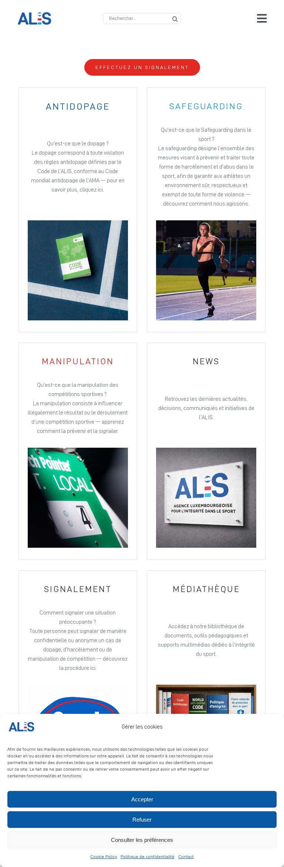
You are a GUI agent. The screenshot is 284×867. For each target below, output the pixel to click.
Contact (186, 856)
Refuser (142, 819)
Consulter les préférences (142, 840)
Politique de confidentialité (148, 856)
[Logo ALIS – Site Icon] (34, 15)
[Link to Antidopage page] (77, 210)
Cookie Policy (103, 856)
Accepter (142, 799)
